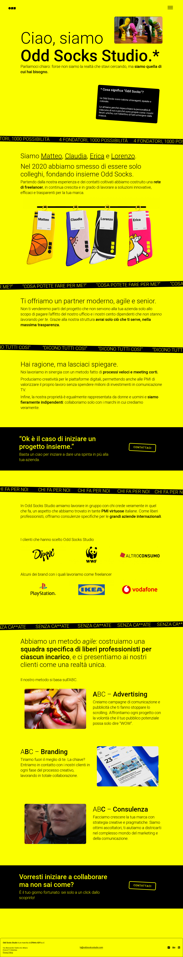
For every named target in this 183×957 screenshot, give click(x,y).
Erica (97, 156)
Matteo (51, 156)
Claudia (76, 156)
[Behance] (174, 947)
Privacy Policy (8, 952)
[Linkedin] (179, 947)
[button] (142, 447)
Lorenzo (123, 156)
